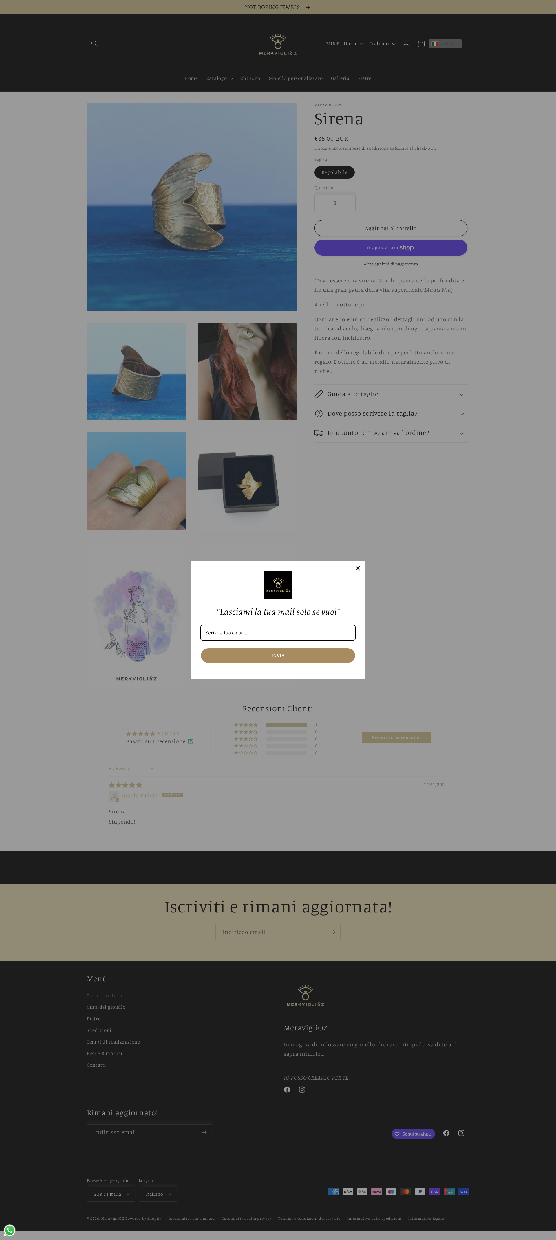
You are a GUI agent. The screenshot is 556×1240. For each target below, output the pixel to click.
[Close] (358, 568)
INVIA (278, 655)
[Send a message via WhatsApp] (10, 1230)
